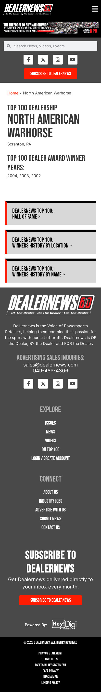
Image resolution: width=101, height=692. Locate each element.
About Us (50, 492)
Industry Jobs (50, 501)
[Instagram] (58, 60)
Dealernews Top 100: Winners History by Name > (38, 271)
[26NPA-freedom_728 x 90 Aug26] (50, 32)
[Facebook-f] (28, 60)
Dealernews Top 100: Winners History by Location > (42, 242)
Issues (50, 423)
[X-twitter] (43, 60)
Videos (50, 441)
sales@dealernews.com (50, 365)
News (50, 432)
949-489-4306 (50, 371)
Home (12, 93)
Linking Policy (50, 682)
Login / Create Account (50, 458)
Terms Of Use (50, 659)
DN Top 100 (50, 449)
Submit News (50, 519)
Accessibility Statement (50, 665)
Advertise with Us (50, 510)
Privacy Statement (50, 653)
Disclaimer (50, 677)
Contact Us (50, 527)
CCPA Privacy (51, 671)
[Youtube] (72, 60)
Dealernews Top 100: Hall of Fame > (32, 213)
